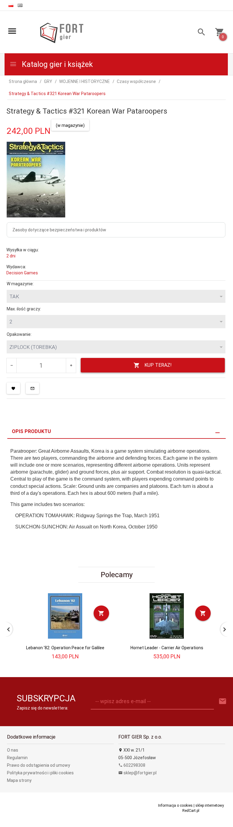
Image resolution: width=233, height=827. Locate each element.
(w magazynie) (70, 125)
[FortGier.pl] (62, 32)
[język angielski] (20, 5)
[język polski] (10, 5)
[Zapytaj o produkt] (32, 388)
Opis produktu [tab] (31, 431)
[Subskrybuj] (222, 701)
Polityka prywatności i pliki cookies (40, 772)
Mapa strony (19, 780)
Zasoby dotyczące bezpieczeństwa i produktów (59, 229)
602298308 (134, 765)
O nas (12, 750)
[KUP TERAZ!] (101, 613)
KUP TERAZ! (158, 365)
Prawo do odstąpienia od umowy (38, 765)
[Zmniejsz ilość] (12, 365)
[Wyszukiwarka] (199, 32)
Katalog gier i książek (56, 64)
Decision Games (22, 272)
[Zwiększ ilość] (71, 365)
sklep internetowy (209, 805)
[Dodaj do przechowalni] (13, 388)
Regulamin (17, 757)
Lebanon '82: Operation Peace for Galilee (65, 647)
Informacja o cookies (175, 805)
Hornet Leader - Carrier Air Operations (166, 647)
